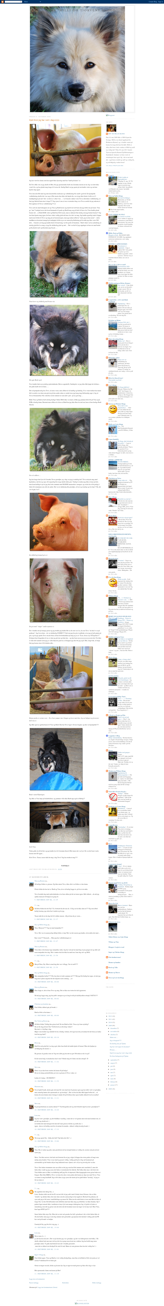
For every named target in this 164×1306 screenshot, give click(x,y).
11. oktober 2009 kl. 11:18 (47, 1274)
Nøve (36, 1067)
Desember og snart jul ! (125, 499)
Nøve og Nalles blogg (116, 196)
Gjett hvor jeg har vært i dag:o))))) (44, 119)
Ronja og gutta (122, 579)
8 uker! (120, 866)
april (112, 1075)
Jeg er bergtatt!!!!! (115, 1040)
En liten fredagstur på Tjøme (119, 1056)
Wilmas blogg (113, 596)
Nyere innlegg (33, 1283)
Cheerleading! (122, 827)
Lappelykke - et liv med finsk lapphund (118, 301)
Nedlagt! (120, 793)
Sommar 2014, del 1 (124, 322)
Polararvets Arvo (114, 922)
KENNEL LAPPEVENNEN (118, 244)
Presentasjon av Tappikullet (122, 247)
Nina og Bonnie (40, 881)
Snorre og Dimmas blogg (117, 404)
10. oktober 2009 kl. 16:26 (47, 1110)
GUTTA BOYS (113, 676)
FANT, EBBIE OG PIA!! (117, 214)
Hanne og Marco (114, 972)
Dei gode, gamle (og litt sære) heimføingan (124, 679)
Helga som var (122, 359)
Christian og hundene (42, 1004)
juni (111, 1069)
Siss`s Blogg (113, 497)
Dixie (36, 1043)
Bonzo (111, 750)
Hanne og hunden (114, 962)
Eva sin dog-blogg (115, 577)
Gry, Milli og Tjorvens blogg (82, 10)
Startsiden (65, 1283)
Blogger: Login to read (116, 947)
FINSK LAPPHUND (115, 460)
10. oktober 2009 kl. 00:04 (47, 1015)
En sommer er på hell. (124, 216)
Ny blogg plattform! (124, 387)
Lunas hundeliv (114, 439)
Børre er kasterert (123, 905)
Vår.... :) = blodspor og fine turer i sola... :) (124, 599)
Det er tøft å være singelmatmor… (123, 407)
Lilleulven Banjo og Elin (117, 715)
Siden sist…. (114, 1037)
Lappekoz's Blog (114, 736)
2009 (110, 1025)
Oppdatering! (122, 304)
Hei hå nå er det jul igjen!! (125, 517)
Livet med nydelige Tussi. (117, 696)
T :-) (36, 905)
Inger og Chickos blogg (116, 952)
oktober (113, 1034)
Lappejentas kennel (115, 864)
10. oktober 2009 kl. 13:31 (47, 1098)
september (113, 1060)
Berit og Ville (113, 967)
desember (113, 1028)
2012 (110, 1016)
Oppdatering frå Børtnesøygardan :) (123, 774)
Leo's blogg (112, 385)
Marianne (38, 1086)
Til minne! (121, 560)
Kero (110, 843)
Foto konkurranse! (115, 957)
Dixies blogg (113, 657)
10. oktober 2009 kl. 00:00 (47, 982)
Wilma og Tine (114, 942)
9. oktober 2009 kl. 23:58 (46, 967)
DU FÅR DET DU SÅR (125, 538)
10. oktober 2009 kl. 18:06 (47, 1141)
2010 (110, 1022)
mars (112, 1079)
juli (111, 1066)
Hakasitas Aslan (114, 357)
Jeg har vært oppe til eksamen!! (120, 1047)
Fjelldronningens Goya (116, 637)
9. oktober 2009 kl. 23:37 (46, 919)
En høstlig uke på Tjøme (118, 1043)
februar (112, 1082)
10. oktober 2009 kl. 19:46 (47, 1227)
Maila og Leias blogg (116, 424)
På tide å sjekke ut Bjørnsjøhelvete (123, 178)
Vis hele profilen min (114, 165)
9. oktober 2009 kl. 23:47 (46, 941)
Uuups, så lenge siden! (124, 659)
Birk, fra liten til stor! (116, 378)
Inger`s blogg (39, 1255)
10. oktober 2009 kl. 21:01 (47, 1249)
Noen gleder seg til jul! (115, 380)
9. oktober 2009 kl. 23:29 (46, 900)
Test (119, 426)
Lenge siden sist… (123, 480)
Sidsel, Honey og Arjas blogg (118, 937)
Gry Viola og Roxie (41, 1021)
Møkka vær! (121, 341)
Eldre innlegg (96, 1283)
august (112, 1063)
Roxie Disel (112, 515)
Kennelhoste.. (122, 808)
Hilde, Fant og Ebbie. (116, 233)
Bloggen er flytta (113, 235)
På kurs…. (113, 1050)
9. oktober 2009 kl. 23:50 (46, 955)
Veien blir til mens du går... (118, 791)
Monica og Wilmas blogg (117, 771)
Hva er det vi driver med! (117, 264)
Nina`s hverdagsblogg (116, 339)
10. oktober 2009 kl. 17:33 (47, 1129)
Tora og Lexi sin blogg (116, 977)
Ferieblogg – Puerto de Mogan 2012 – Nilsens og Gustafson (125, 620)
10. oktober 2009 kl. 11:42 (47, 1062)
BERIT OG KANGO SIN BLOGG (120, 616)
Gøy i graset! (122, 285)
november (113, 1031)
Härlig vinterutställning (115, 738)
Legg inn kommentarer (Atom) (47, 1287)
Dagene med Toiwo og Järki (118, 883)
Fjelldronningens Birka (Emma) (119, 283)
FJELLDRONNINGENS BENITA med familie (120, 535)
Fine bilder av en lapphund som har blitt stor (125, 640)
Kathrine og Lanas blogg (117, 806)
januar (112, 1085)
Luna (36, 1115)
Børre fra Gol (113, 903)
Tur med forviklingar (124, 198)
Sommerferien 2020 (124, 266)
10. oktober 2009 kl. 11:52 (47, 1081)
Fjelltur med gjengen (124, 752)
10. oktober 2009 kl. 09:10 (47, 1037)
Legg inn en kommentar (37, 1279)
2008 (110, 1089)
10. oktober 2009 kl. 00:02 (47, 998)
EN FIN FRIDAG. (123, 462)
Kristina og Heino (115, 320)
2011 (110, 1019)
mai (111, 1072)
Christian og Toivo (115, 478)
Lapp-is (111, 175)
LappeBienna (113, 825)
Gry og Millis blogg (41, 925)
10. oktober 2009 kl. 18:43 (47, 1183)
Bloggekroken (113, 558)
